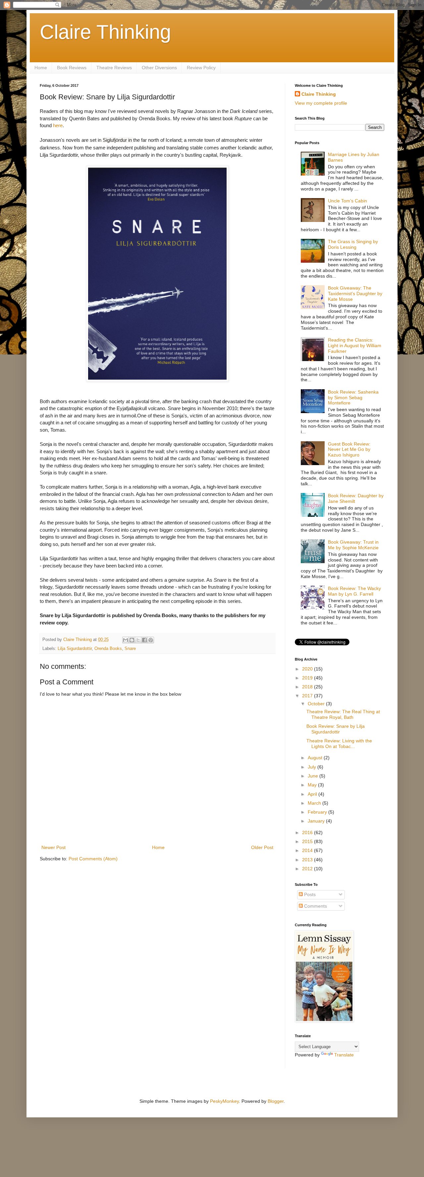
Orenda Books (108, 648)
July (312, 767)
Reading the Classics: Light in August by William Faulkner (354, 345)
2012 (308, 868)
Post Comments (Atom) (93, 858)
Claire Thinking (105, 32)
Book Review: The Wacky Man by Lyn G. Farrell (354, 591)
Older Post (262, 847)
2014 (308, 850)
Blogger (276, 1101)
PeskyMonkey (224, 1101)
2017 (308, 695)
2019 (308, 677)
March (315, 803)
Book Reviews (71, 67)
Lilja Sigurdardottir (75, 648)
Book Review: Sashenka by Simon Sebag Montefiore (353, 397)
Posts (309, 894)
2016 (308, 832)
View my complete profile (321, 103)
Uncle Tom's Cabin (347, 200)
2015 (308, 841)
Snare (130, 648)
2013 (308, 859)
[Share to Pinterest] (150, 640)
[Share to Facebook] (144, 640)
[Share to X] (138, 640)
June (313, 775)
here (58, 125)
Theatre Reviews (114, 67)
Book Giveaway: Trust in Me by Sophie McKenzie (353, 544)
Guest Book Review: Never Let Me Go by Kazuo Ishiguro (349, 449)
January (317, 821)
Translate (344, 1054)
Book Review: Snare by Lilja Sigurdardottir (335, 728)
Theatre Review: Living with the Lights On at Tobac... (339, 743)
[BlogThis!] (132, 640)
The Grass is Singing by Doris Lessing (353, 244)
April (313, 794)
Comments (315, 906)
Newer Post (53, 847)
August (316, 757)
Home (40, 67)
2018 (308, 686)
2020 (308, 668)
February (318, 812)
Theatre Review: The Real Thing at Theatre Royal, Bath (343, 714)
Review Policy (201, 67)
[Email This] (125, 640)
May (313, 784)
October (317, 703)
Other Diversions (159, 67)
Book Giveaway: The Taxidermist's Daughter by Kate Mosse (355, 293)
